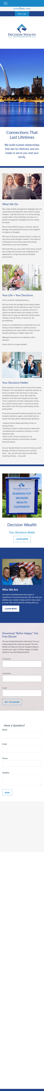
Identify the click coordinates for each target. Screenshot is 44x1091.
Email (4, 688)
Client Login (22, 14)
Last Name (6, 673)
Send (7, 792)
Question (5, 772)
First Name (6, 659)
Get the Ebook (12, 702)
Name (4, 729)
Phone (5, 758)
